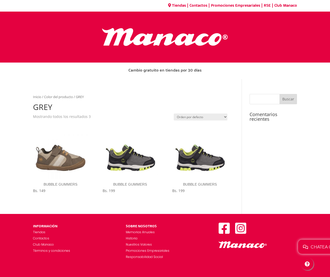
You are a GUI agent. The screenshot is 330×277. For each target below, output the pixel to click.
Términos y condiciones (51, 250)
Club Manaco (285, 5)
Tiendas (179, 5)
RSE (267, 5)
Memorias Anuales (140, 232)
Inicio (37, 96)
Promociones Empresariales (235, 5)
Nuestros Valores (139, 244)
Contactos (198, 5)
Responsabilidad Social (144, 257)
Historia (131, 238)
